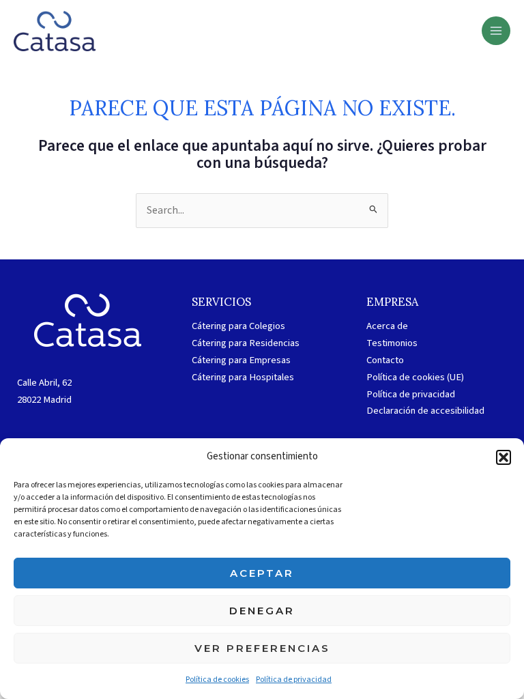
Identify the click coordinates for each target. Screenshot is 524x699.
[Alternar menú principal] (496, 30)
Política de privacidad (294, 679)
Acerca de (387, 326)
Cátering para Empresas (241, 360)
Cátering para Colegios (238, 326)
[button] (503, 457)
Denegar (262, 610)
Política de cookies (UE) (415, 377)
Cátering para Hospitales (243, 377)
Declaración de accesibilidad (425, 410)
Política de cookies (217, 679)
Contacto (385, 360)
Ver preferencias (262, 648)
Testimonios (392, 343)
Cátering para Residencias (246, 343)
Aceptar (262, 573)
